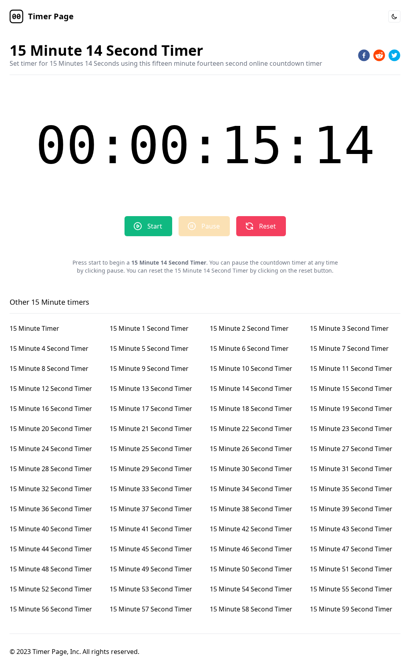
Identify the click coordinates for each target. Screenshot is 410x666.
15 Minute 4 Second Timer (49, 348)
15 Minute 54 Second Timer (251, 589)
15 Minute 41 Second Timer (151, 528)
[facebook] (364, 55)
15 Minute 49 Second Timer (151, 569)
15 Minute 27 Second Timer (351, 448)
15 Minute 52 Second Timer (51, 589)
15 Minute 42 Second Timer (251, 528)
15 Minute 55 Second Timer (351, 589)
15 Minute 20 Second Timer (51, 428)
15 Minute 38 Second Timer (251, 508)
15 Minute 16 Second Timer (51, 408)
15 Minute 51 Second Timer (351, 569)
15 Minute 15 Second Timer (351, 388)
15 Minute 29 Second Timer (151, 468)
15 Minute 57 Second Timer (151, 609)
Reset (267, 226)
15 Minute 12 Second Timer (51, 388)
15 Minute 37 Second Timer (151, 508)
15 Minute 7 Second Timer (349, 348)
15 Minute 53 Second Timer (151, 589)
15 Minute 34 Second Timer (251, 488)
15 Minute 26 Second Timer (251, 448)
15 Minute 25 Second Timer (151, 448)
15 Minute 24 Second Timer (51, 448)
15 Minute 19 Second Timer (351, 408)
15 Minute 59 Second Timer (351, 609)
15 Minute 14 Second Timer (251, 388)
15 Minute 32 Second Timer (51, 488)
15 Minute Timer (34, 328)
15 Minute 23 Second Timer (351, 428)
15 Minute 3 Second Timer (349, 328)
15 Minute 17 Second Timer (151, 408)
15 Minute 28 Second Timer (51, 468)
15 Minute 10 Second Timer (251, 368)
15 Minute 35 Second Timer (351, 488)
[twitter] (394, 55)
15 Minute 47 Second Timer (351, 549)
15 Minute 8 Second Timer (49, 368)
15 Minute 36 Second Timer (51, 508)
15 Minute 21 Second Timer (151, 428)
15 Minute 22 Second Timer (251, 428)
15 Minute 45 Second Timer (151, 549)
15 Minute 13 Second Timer (151, 388)
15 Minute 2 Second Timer (249, 328)
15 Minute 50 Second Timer (251, 569)
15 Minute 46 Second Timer (251, 549)
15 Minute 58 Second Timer (251, 609)
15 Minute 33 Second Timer (151, 488)
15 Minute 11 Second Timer (351, 368)
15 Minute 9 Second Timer (149, 368)
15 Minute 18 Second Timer (251, 408)
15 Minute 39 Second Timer (351, 508)
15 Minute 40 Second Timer (51, 528)
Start (154, 226)
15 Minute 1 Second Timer (149, 328)
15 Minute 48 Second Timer (51, 569)
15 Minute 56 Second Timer (51, 609)
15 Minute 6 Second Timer (249, 348)
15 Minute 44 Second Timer (51, 549)
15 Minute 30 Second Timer (251, 468)
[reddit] (379, 55)
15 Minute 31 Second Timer (351, 468)
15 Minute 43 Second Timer (351, 528)
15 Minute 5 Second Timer (149, 348)
